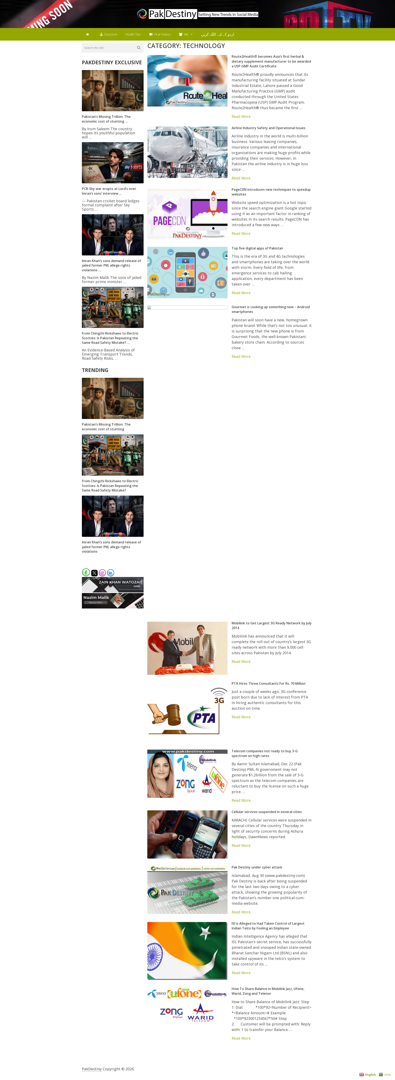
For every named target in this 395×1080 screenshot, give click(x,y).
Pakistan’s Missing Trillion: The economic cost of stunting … (106, 118)
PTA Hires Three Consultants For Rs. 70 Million (269, 683)
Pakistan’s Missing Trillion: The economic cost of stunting (106, 426)
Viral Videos (162, 34)
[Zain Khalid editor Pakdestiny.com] (113, 591)
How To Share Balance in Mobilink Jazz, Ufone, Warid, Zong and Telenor (268, 991)
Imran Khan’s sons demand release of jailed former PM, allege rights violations (111, 547)
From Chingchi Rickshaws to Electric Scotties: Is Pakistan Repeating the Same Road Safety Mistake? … (110, 338)
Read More (241, 116)
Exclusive (110, 34)
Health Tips (133, 34)
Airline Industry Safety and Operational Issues (269, 128)
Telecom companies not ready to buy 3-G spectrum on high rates (265, 753)
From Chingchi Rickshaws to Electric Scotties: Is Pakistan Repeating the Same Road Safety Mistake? (110, 486)
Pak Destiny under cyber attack (257, 867)
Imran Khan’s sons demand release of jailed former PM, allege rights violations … (111, 265)
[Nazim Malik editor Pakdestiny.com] (113, 607)
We (185, 34)
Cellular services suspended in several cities (267, 812)
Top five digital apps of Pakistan (257, 248)
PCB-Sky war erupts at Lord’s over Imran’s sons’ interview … (109, 190)
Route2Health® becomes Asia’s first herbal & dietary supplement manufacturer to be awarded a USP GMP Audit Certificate (271, 61)
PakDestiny (92, 1068)
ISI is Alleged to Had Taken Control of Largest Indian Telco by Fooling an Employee (268, 925)
